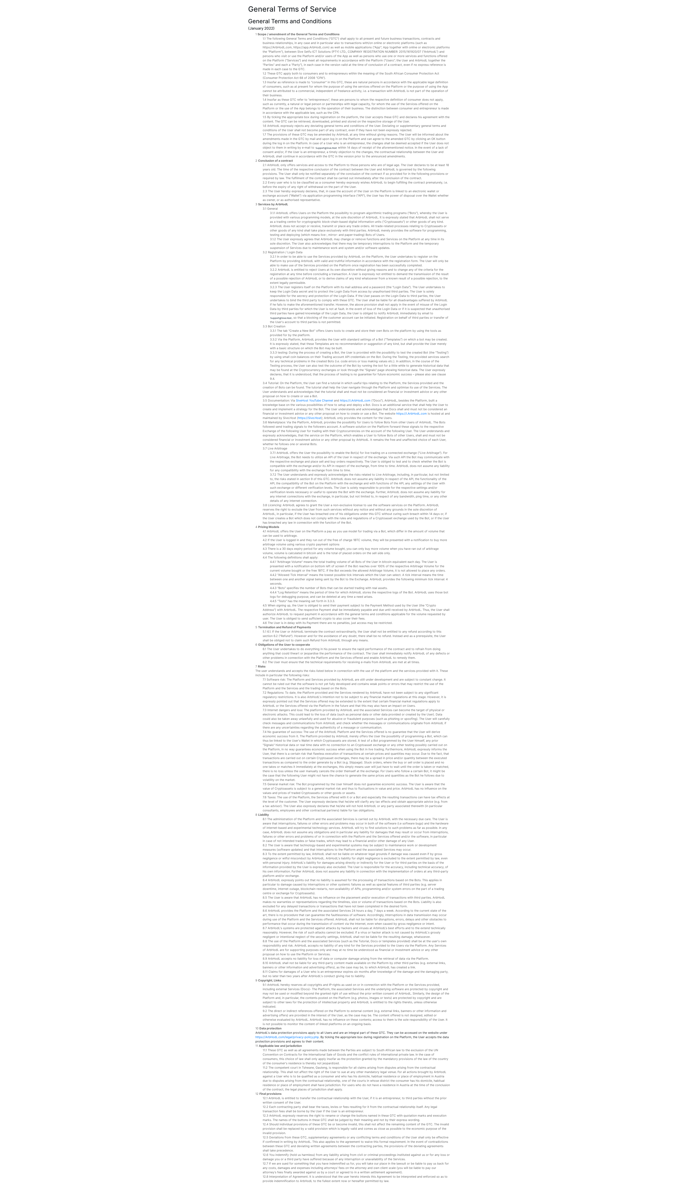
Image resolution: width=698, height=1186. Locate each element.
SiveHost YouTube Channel (314, 400)
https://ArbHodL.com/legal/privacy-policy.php (287, 1037)
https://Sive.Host (309, 418)
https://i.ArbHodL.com (355, 400)
